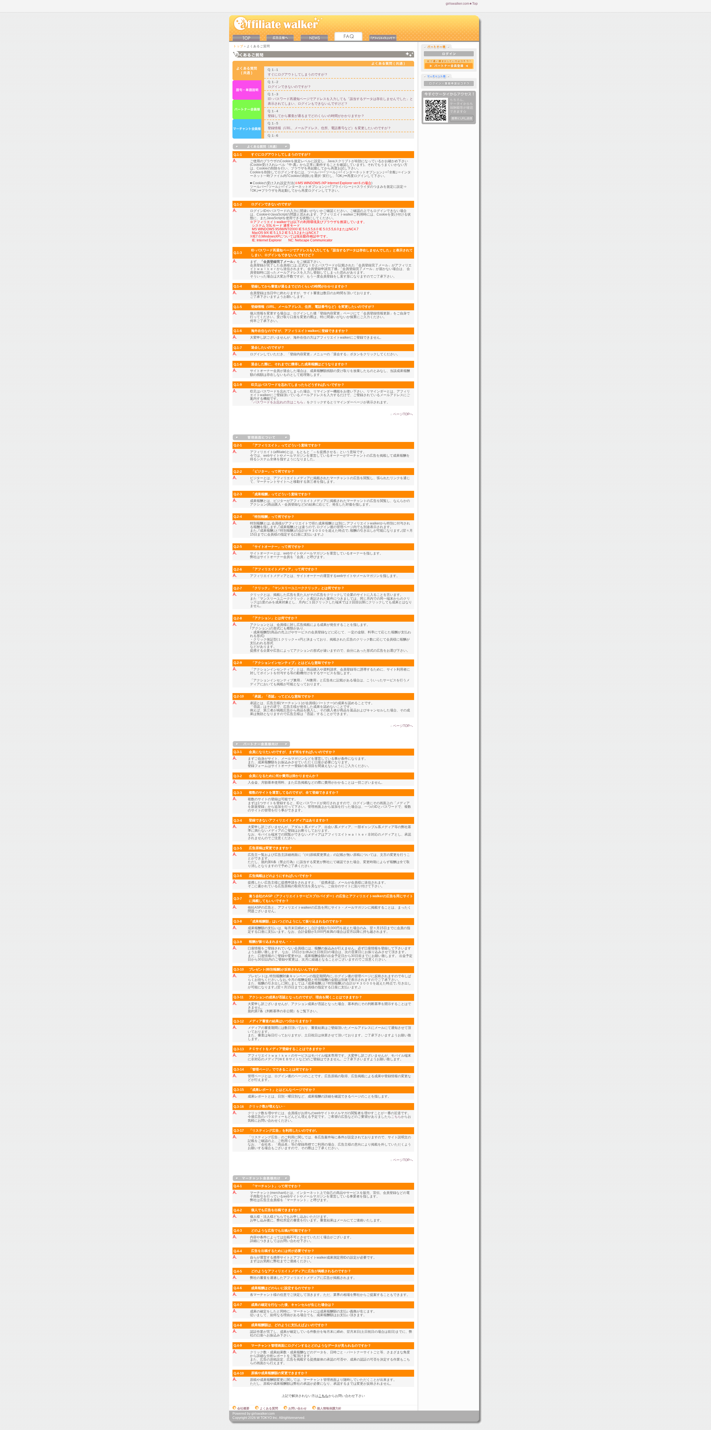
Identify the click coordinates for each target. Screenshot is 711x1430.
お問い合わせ (297, 1408)
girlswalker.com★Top (462, 4)
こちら (396, 1117)
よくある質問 (269, 1408)
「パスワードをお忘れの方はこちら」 (278, 402)
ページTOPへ (403, 414)
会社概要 (243, 1408)
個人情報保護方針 (329, 1408)
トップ (238, 46)
